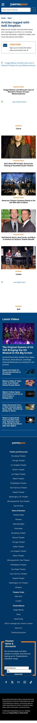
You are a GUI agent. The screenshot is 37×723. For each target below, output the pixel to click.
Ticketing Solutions (18, 632)
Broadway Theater (18, 456)
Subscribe (18, 674)
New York (18, 596)
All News (18, 587)
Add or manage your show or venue (18, 623)
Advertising (18, 619)
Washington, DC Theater (18, 497)
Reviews (18, 126)
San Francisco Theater (18, 488)
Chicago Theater (18, 460)
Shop (19, 614)
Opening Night (18, 524)
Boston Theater (19, 469)
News (10, 18)
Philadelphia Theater (18, 483)
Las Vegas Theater (18, 474)
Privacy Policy (13, 713)
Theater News (18, 87)
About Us (18, 628)
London (18, 601)
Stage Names (18, 610)
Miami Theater (18, 478)
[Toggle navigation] (1, 4)
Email (6, 665)
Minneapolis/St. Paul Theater (18, 501)
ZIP (5, 671)
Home (3, 18)
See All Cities (18, 506)
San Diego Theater (18, 569)
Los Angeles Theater (18, 465)
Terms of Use (23, 713)
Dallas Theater (18, 546)
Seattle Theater (18, 492)
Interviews (18, 528)
